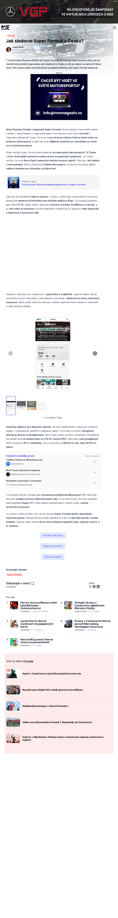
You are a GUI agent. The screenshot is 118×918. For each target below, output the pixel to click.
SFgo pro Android (52, 546)
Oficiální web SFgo (53, 535)
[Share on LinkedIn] (98, 586)
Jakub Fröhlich (81, 611)
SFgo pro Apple (52, 556)
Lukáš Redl (25, 611)
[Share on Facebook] (94, 586)
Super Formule (14, 574)
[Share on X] (90, 586)
